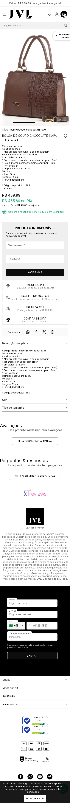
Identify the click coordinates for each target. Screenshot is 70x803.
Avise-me (35, 272)
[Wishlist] (49, 14)
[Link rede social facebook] (20, 776)
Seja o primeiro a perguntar (35, 476)
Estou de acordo (35, 798)
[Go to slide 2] (40, 122)
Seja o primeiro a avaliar (35, 441)
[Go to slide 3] (51, 122)
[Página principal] (20, 14)
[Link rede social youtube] (40, 776)
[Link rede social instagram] (30, 776)
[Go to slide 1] (24, 122)
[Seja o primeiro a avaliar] (12, 140)
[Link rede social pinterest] (49, 776)
